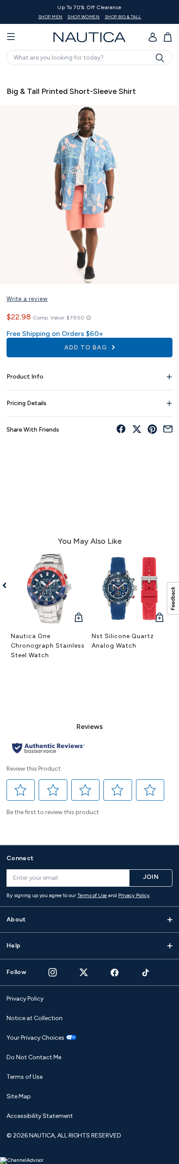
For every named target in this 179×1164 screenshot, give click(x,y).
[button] (21, 790)
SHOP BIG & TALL (123, 17)
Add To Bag (86, 347)
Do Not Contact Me (34, 1057)
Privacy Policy (133, 895)
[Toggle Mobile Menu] (11, 37)
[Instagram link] (52, 972)
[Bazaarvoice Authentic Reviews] (48, 749)
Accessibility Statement (40, 1116)
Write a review (27, 299)
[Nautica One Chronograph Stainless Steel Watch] (49, 588)
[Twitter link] (84, 972)
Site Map (19, 1096)
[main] (89, 454)
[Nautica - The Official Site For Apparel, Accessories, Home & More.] (89, 37)
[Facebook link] (114, 972)
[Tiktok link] (146, 972)
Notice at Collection (35, 1018)
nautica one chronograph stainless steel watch (48, 645)
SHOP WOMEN (83, 17)
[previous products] (7, 585)
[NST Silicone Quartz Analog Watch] (130, 588)
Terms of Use (92, 895)
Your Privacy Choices (35, 1037)
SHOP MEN (50, 17)
